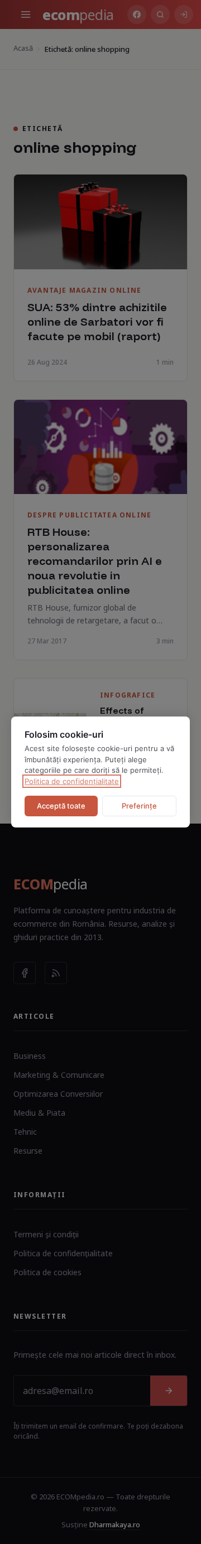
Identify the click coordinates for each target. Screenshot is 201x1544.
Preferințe (139, 805)
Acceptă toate (61, 805)
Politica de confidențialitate (72, 781)
